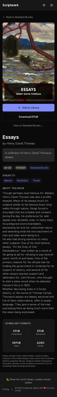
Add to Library (30, 107)
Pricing (6, 389)
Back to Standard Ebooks (19, 17)
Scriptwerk (10, 5)
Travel (36, 180)
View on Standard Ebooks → (28, 125)
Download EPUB (28, 116)
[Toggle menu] (51, 5)
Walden (48, 193)
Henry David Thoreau (16, 196)
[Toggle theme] (44, 5)
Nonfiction (22, 180)
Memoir (8, 180)
